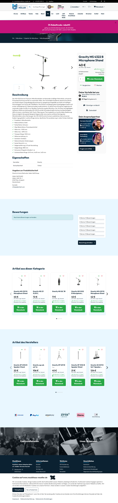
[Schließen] (116, 23)
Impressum (15, 499)
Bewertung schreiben (86, 243)
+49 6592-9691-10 (86, 124)
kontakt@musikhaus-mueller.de (22, 1)
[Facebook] (101, 1)
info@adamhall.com (18, 187)
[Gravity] (16, 55)
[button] (19, 87)
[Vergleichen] (22, 276)
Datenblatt (92, 110)
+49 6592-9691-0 (39, 1)
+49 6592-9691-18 (86, 139)
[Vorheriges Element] (13, 67)
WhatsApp (94, 1)
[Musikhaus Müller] (19, 7)
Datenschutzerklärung (27, 499)
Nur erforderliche (32, 490)
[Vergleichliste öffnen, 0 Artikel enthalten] (83, 6)
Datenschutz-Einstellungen (44, 499)
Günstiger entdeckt (93, 105)
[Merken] (25, 276)
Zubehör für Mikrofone (31, 38)
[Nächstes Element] (71, 67)
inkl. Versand (41, 298)
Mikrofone (19, 38)
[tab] (56, 318)
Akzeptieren (19, 490)
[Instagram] (104, 1)
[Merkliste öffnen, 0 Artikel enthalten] (89, 6)
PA (13, 38)
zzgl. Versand (87, 67)
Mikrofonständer (45, 38)
